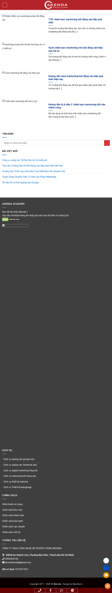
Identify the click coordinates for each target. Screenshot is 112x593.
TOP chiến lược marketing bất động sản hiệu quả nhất (75, 21)
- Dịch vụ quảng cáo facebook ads (19, 464)
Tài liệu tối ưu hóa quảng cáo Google (20, 182)
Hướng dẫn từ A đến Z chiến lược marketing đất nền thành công (76, 106)
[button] (4, 5)
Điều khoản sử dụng (12, 504)
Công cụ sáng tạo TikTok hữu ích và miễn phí (24, 160)
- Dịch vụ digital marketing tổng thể (19, 470)
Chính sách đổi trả (11, 532)
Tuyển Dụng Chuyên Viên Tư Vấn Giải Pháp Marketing (29, 176)
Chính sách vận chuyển (13, 526)
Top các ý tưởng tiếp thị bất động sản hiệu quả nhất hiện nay (32, 165)
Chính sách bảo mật (12, 509)
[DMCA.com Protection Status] (11, 219)
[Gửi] (107, 143)
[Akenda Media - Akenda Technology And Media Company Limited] (56, 5)
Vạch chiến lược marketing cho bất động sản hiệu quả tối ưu (75, 49)
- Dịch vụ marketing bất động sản (19, 476)
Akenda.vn (77, 584)
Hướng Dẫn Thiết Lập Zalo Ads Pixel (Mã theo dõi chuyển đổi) (33, 171)
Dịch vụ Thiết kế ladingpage (18, 487)
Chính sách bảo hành (12, 521)
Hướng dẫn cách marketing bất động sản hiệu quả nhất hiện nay (75, 78)
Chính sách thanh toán (13, 515)
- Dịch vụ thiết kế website (15, 481)
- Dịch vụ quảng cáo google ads (18, 459)
